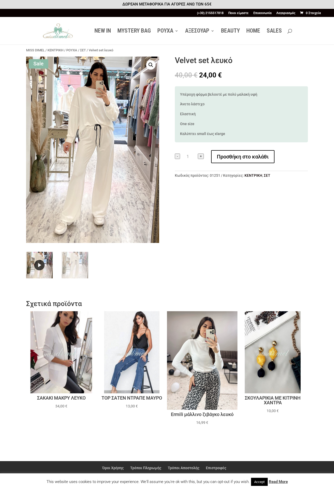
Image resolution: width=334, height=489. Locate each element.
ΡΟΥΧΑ (165, 31)
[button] (151, 65)
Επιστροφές (216, 468)
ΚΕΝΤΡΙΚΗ (55, 50)
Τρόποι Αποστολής (183, 468)
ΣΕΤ (83, 50)
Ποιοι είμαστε (238, 13)
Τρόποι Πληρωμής (145, 468)
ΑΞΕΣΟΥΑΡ (197, 31)
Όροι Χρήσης (113, 468)
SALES (274, 31)
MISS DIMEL (35, 50)
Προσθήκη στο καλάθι (243, 157)
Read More (278, 481)
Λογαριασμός (285, 13)
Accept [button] (259, 482)
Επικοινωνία (262, 13)
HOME (253, 31)
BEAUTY (230, 31)
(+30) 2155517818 (210, 13)
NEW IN (102, 31)
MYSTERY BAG (134, 31)
